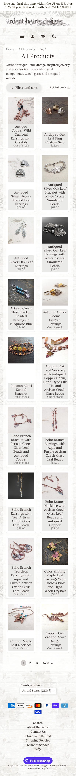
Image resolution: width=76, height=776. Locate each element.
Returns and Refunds (38, 736)
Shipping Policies (38, 740)
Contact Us (38, 731)
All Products (27, 49)
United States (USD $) (36, 690)
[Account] (32, 36)
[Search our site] (54, 36)
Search (38, 723)
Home (10, 49)
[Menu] (22, 36)
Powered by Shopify (38, 768)
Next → (48, 663)
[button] (23, 87)
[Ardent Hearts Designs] (38, 21)
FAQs (38, 749)
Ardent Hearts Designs (37, 765)
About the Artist (38, 727)
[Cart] (43, 36)
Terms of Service (38, 745)
